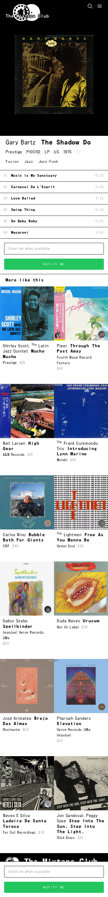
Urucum (91, 621)
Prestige (14, 152)
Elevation (69, 723)
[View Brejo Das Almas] (27, 686)
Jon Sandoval (70, 815)
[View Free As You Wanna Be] (81, 502)
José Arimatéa (17, 718)
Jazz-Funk (48, 162)
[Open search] (90, 6)
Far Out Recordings (19, 832)
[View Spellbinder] (27, 588)
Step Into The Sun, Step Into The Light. (80, 826)
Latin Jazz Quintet (25, 349)
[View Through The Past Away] (81, 313)
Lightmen (69, 535)
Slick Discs (66, 838)
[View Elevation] (81, 686)
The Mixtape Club (27, 16)
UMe (6, 638)
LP (47, 152)
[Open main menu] (99, 6)
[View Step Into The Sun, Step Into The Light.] (81, 783)
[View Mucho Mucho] (27, 313)
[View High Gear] (27, 411)
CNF (6, 546)
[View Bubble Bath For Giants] (27, 502)
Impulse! (10, 632)
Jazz (28, 162)
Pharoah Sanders (74, 718)
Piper (62, 346)
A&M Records (14, 455)
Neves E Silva (16, 815)
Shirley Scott (16, 346)
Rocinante (11, 730)
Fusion (12, 162)
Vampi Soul (66, 546)
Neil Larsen (14, 443)
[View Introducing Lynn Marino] (81, 411)
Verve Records (31, 632)
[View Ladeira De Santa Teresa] (27, 783)
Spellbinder (18, 626)
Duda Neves (68, 621)
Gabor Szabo (15, 621)
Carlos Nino (14, 535)
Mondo (62, 460)
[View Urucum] (81, 588)
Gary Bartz (20, 142)
